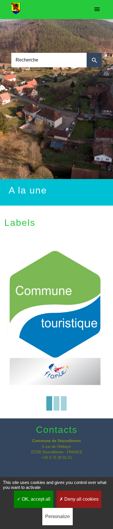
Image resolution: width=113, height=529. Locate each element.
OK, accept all (35, 499)
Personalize (57, 516)
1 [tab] (49, 403)
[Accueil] (16, 9)
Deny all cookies (81, 499)
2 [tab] (56, 403)
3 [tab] (64, 403)
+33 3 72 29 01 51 (56, 457)
